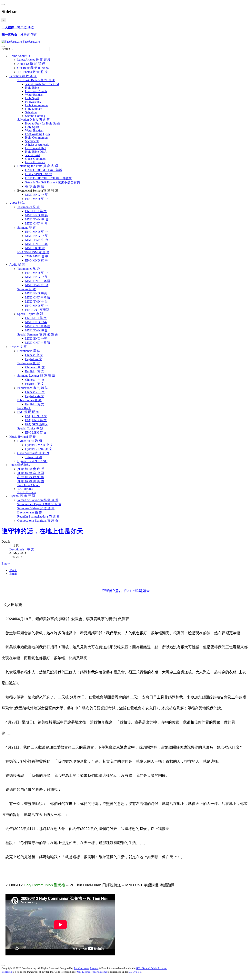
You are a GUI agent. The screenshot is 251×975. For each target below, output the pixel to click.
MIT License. (84, 971)
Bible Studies (29, 400)
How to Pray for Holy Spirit (42, 123)
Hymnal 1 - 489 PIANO (32, 461)
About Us (31, 63)
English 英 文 (33, 359)
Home (19, 56)
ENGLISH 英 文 (36, 211)
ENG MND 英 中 (36, 198)
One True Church (36, 91)
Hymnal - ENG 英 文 (38, 449)
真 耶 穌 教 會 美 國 (30, 481)
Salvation (23, 76)
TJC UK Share (26, 492)
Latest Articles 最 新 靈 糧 (34, 59)
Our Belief (33, 67)
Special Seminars (37, 334)
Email (13, 573)
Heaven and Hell (35, 148)
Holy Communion (36, 105)
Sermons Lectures (36, 375)
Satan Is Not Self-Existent (52, 182)
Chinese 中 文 (34, 355)
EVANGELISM (33, 252)
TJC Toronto (25, 488)
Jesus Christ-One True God (42, 84)
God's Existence (35, 162)
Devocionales (29, 512)
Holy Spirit (32, 98)
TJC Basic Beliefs (36, 80)
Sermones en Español (39, 504)
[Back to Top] (3, 965)
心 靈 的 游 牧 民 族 (30, 477)
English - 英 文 (34, 371)
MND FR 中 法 (35, 248)
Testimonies (28, 207)
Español (22, 496)
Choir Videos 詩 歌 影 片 (33, 453)
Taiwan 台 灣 (33, 457)
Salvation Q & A (33, 119)
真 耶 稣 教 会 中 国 (30, 473)
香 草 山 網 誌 (34, 186)
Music (22, 436)
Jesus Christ (32, 155)
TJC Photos (32, 72)
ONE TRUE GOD (43, 170)
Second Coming (35, 115)
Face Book (24, 408)
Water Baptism (34, 94)
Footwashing (33, 101)
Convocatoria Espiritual (37, 520)
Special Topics (30, 314)
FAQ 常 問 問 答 (28, 412)
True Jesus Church (28, 485)
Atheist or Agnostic (37, 144)
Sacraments (32, 141)
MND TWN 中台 (36, 301)
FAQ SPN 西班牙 (36, 424)
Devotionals (28, 351)
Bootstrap (7, 971)
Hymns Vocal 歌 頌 (29, 440)
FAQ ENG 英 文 (36, 420)
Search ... (7, 49)
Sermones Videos (36, 508)
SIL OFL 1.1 (134, 971)
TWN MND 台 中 (36, 256)
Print (13, 570)
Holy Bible (32, 87)
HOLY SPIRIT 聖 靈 (38, 174)
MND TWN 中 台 (36, 219)
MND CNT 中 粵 (36, 223)
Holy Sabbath (33, 108)
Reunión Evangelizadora (38, 516)
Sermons (26, 227)
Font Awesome (99, 971)
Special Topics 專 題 (30, 428)
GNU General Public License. (151, 968)
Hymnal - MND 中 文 (39, 444)
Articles (18, 346)
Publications (32, 388)
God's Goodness (35, 158)
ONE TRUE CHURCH (48, 178)
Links (19, 464)
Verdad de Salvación (37, 500)
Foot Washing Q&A (37, 134)
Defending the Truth (37, 166)
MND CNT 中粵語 (37, 281)
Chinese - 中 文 (35, 367)
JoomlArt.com (81, 968)
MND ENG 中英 (36, 293)
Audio (17, 264)
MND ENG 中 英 (36, 194)
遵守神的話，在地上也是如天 (42, 531)
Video (17, 203)
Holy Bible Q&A (36, 151)
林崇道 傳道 (18, 27)
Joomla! (94, 968)
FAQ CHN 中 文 (36, 416)
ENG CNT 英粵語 (37, 309)
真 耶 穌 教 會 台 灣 (30, 469)
